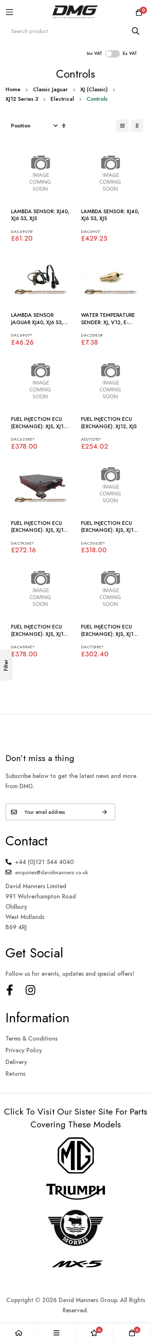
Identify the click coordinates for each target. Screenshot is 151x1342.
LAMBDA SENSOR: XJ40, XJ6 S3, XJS (40, 215)
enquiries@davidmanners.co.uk (51, 872)
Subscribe (104, 812)
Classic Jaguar (50, 89)
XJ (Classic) (94, 89)
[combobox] (75, 31)
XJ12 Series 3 (21, 99)
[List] (122, 125)
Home (13, 89)
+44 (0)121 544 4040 (44, 862)
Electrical (62, 99)
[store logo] (75, 11)
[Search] (135, 31)
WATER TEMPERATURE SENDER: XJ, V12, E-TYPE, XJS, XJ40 (108, 319)
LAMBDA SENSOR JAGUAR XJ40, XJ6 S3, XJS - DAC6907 (37, 319)
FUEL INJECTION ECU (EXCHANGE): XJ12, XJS (109, 423)
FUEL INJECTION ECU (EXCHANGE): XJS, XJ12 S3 (39, 423)
